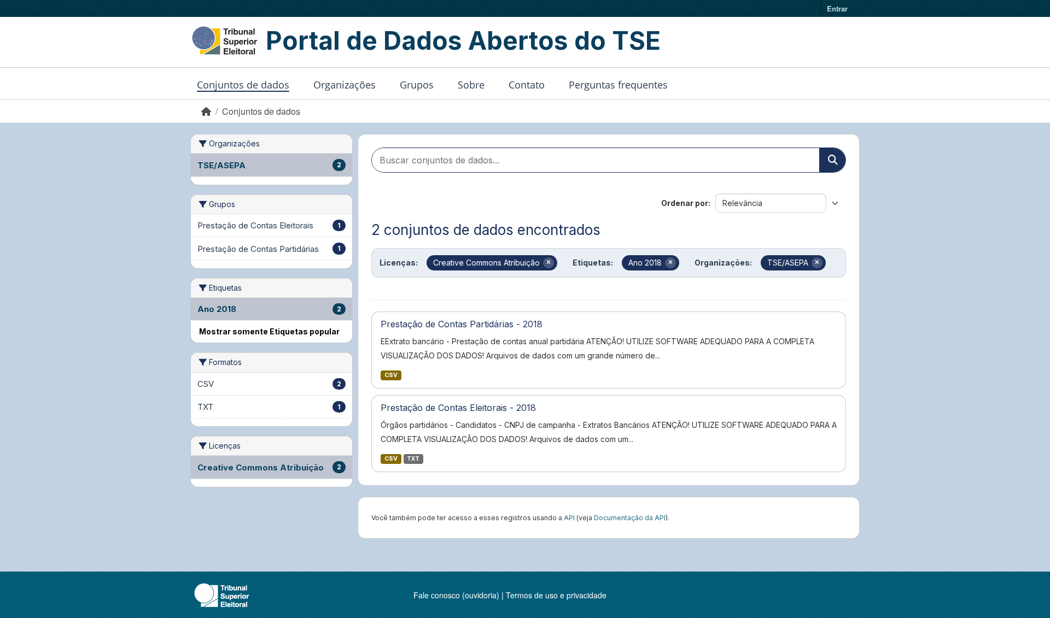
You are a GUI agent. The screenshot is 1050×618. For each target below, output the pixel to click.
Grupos (417, 84)
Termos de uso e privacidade (556, 595)
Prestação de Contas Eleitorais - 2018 (458, 407)
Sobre (471, 84)
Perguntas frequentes (618, 84)
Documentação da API (630, 518)
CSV (391, 375)
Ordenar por (684, 203)
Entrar (837, 8)
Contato (527, 84)
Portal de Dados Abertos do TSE (463, 40)
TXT (413, 458)
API (569, 518)
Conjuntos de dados (243, 84)
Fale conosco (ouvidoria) (456, 595)
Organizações (344, 84)
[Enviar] (832, 160)
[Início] (206, 111)
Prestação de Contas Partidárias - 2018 (461, 324)
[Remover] (548, 262)
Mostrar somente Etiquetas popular (269, 331)
